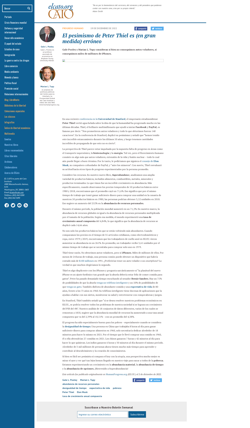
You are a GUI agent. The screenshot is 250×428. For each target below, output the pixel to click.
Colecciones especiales (14, 111)
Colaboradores (10, 167)
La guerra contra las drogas (16, 60)
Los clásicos (9, 116)
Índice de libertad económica (17, 128)
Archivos (8, 161)
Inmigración (9, 55)
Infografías (9, 122)
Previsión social (11, 88)
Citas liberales (10, 156)
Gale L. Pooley (47, 46)
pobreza (117, 388)
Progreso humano (72, 28)
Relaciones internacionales (16, 94)
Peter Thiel (68, 392)
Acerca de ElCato (11, 173)
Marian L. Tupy (47, 86)
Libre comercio (11, 66)
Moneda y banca (11, 77)
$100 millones (86, 260)
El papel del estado (12, 43)
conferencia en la (102, 119)
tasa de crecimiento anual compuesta (82, 396)
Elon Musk (82, 392)
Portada (8, 17)
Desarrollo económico (14, 38)
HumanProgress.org (116, 374)
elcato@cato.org (17, 192)
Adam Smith (98, 11)
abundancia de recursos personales (80, 384)
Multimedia (9, 133)
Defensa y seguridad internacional (13, 30)
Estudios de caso (11, 49)
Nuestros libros (11, 144)
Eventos (7, 139)
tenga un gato (74, 286)
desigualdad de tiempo (78, 326)
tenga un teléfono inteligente (112, 282)
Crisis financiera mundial (15, 22)
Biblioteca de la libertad (15, 105)
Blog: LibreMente (11, 100)
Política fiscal (10, 83)
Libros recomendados (13, 150)
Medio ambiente (11, 71)
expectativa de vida (141, 286)
